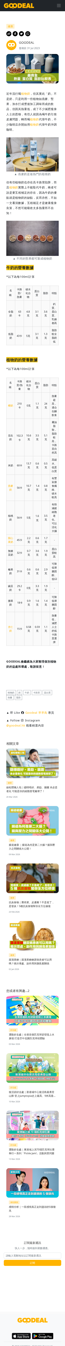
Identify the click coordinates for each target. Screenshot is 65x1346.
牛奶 (27, 692)
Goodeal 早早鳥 (36, 712)
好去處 (13, 1030)
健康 (10, 782)
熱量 (10, 697)
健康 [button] (10, 26)
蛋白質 (47, 692)
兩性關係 (14, 1202)
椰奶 (10, 405)
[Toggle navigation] (58, 5)
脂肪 (18, 697)
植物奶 (25, 93)
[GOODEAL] (19, 5)
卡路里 (36, 692)
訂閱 (32, 1263)
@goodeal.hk (15, 725)
